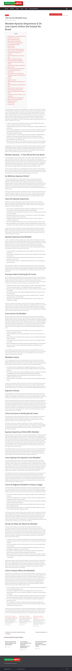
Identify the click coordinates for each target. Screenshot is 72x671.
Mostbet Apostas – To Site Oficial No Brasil (17, 36)
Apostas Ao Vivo (11, 67)
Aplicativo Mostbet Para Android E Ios (16, 97)
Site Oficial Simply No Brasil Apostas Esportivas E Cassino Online (40, 644)
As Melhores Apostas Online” (14, 38)
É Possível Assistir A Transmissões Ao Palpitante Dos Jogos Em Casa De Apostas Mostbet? (16, 75)
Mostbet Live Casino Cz (12, 101)
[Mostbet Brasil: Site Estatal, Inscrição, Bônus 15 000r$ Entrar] (12, 621)
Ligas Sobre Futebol (12, 80)
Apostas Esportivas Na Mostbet (14, 41)
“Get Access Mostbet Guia (40, 632)
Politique (12, 8)
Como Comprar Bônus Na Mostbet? (15, 60)
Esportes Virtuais (11, 47)
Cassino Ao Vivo (11, 104)
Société (17, 8)
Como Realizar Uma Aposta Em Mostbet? (16, 65)
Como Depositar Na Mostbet (14, 44)
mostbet (38, 166)
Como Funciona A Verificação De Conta (16, 49)
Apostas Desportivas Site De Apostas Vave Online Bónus (10, 643)
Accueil (6, 8)
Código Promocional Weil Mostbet (15, 99)
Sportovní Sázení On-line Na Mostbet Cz (16, 68)
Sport (26, 8)
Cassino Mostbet (11, 102)
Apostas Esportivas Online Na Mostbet (16, 51)
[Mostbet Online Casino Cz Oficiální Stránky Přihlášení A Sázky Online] (40, 621)
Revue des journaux (33, 8)
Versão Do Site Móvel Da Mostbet (15, 59)
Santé (22, 8)
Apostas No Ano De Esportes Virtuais (15, 88)
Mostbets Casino (11, 46)
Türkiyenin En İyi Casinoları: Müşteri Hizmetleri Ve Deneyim (15, 633)
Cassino (9, 78)
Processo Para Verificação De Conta (15, 42)
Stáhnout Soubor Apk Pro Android (15, 89)
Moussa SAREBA (13, 20)
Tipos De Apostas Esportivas (14, 39)
